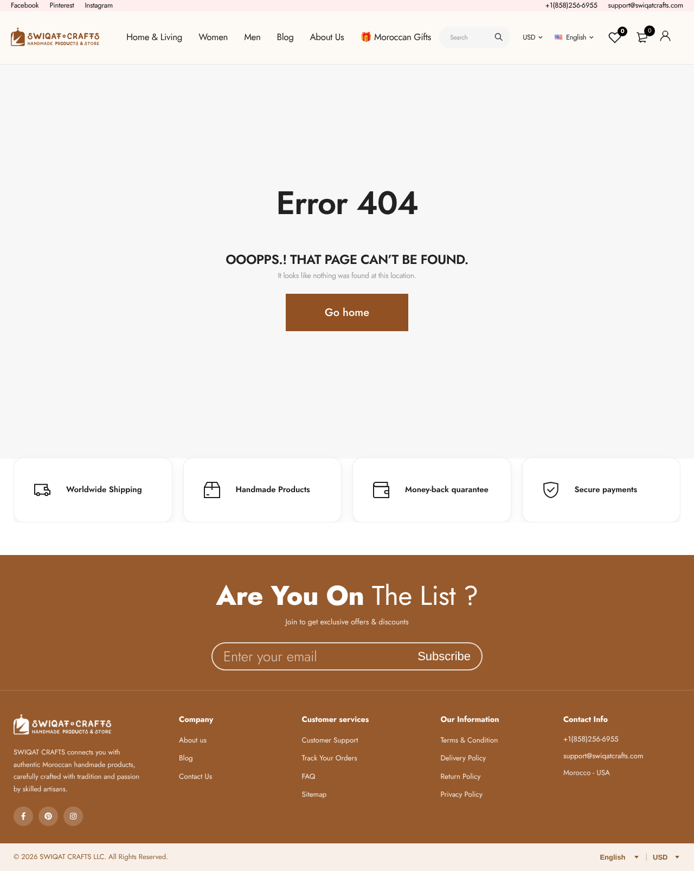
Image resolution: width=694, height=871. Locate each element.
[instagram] (73, 816)
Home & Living (154, 37)
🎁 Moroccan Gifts (396, 37)
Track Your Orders (329, 758)
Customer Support (330, 740)
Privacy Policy (461, 795)
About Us (327, 37)
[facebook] (23, 816)
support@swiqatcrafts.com (645, 5)
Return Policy (460, 777)
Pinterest (61, 5)
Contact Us (195, 777)
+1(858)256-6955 (571, 5)
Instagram (99, 5)
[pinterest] (48, 816)
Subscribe (444, 656)
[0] (642, 37)
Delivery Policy (463, 758)
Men (252, 37)
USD (529, 37)
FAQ (309, 777)
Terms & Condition (469, 740)
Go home (347, 312)
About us (193, 740)
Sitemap (314, 795)
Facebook (24, 5)
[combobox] (474, 37)
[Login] (665, 37)
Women (213, 37)
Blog (285, 37)
